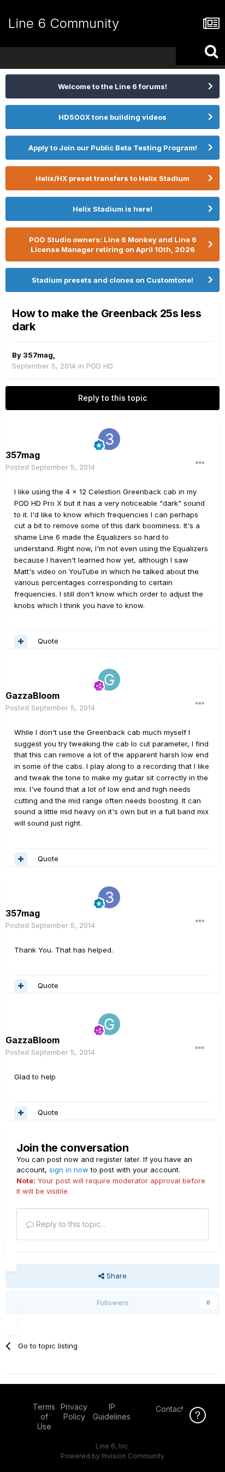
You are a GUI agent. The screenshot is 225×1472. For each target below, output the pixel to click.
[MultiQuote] (20, 641)
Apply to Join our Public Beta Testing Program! (112, 147)
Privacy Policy (74, 1411)
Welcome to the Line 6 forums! (112, 86)
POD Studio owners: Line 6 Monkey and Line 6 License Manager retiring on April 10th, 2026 (113, 244)
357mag (38, 355)
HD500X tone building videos (112, 117)
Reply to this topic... (69, 1224)
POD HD (99, 365)
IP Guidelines (112, 1411)
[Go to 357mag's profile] (109, 439)
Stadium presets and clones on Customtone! (112, 280)
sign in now (68, 1169)
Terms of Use (44, 1416)
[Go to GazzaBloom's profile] (109, 680)
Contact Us (175, 1408)
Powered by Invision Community (112, 1456)
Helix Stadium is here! (112, 209)
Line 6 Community (63, 23)
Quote (48, 640)
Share (115, 1275)
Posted (50, 467)
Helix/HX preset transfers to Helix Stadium (112, 178)
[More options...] (200, 463)
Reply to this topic (112, 397)
